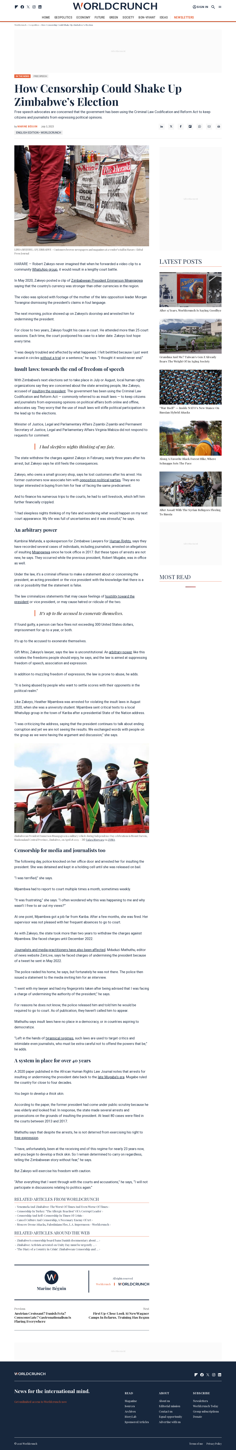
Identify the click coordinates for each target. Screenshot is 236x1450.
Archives (130, 1411)
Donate (197, 1416)
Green (113, 17)
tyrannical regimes (59, 1038)
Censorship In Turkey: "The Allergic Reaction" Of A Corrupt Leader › (60, 1211)
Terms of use (196, 1443)
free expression (26, 1138)
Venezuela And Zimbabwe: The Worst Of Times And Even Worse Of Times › (63, 1207)
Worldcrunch (20, 24)
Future (100, 17)
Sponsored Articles (137, 1422)
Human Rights (120, 541)
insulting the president (49, 391)
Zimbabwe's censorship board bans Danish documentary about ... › (58, 1240)
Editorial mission (169, 1406)
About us (164, 1401)
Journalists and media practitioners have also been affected (59, 950)
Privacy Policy (214, 1443)
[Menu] (220, 7)
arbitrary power (120, 652)
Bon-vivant (147, 17)
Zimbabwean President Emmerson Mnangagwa (107, 280)
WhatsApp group (44, 269)
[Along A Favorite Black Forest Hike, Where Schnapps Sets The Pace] (190, 439)
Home (46, 17)
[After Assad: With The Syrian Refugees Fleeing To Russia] (190, 490)
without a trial (50, 358)
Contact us (165, 1411)
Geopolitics (63, 17)
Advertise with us (170, 1422)
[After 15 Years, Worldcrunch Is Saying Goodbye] (190, 290)
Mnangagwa (41, 552)
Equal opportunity (170, 1416)
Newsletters (184, 17)
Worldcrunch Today (205, 1406)
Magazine (131, 1401)
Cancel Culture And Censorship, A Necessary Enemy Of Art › (55, 1220)
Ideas (164, 17)
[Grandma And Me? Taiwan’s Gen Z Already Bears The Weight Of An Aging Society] (190, 337)
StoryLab (130, 1416)
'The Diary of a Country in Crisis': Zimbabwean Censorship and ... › (58, 1249)
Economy (83, 17)
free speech (40, 76)
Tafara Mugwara (95, 839)
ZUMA (111, 839)
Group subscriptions (206, 1411)
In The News (22, 76)
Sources (130, 1406)
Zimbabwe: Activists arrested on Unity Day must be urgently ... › (56, 1245)
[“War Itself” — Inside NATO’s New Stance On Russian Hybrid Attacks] (190, 388)
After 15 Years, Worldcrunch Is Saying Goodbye (190, 310)
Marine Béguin (27, 126)
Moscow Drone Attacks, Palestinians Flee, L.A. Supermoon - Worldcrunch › (64, 1224)
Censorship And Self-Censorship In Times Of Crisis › (50, 1215)
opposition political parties (100, 480)
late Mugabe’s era (111, 1077)
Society (128, 17)
